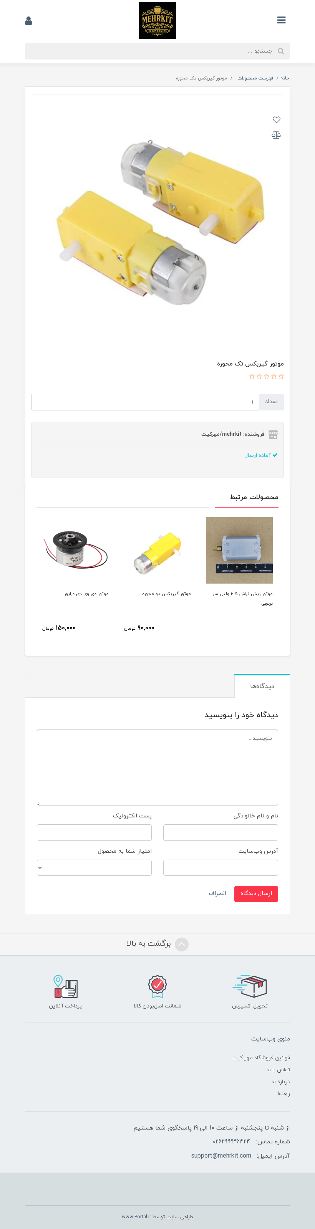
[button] (280, 377)
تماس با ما (278, 1070)
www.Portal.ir (136, 1217)
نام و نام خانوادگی (256, 816)
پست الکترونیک (132, 816)
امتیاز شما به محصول (125, 851)
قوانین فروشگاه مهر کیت (261, 1058)
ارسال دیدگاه (256, 894)
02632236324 (231, 1142)
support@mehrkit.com (221, 1156)
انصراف (217, 894)
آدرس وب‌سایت (258, 851)
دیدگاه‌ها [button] (262, 686)
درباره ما (281, 1081)
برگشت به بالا (150, 943)
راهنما (284, 1093)
